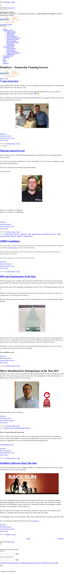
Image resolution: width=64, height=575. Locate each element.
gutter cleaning (10, 35)
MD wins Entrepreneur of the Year (18, 276)
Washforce (20, 236)
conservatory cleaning (12, 39)
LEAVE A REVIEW (9, 22)
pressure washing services (13, 38)
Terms (51, 563)
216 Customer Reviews (14, 19)
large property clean (47, 234)
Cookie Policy (45, 563)
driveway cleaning (11, 41)
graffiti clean (23, 234)
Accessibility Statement (25, 563)
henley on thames (36, 234)
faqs (4, 59)
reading (59, 234)
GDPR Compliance (10, 241)
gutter (29, 234)
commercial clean (9, 234)
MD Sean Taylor (8, 428)
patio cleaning (10, 44)
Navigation (7, 2)
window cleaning (11, 32)
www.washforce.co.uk (7, 444)
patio (54, 234)
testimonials (6, 57)
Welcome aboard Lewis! (12, 150)
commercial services (8, 47)
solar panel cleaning (12, 36)
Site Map (55, 563)
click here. (35, 521)
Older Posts (61, 538)
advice (5, 60)
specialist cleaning (5, 236)
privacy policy (13, 247)
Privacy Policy (36, 563)
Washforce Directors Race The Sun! (18, 463)
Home (2, 78)
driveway (17, 234)
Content (13, 2)
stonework (13, 236)
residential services (8, 30)
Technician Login (5, 563)
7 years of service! (9, 81)
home (4, 29)
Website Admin (14, 563)
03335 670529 (11, 8)
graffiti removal (11, 45)
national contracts (7, 56)
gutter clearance (11, 33)
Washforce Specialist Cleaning (22, 428)
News (6, 78)
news (4, 62)
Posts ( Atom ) (11, 541)
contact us (6, 63)
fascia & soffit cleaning (13, 42)
